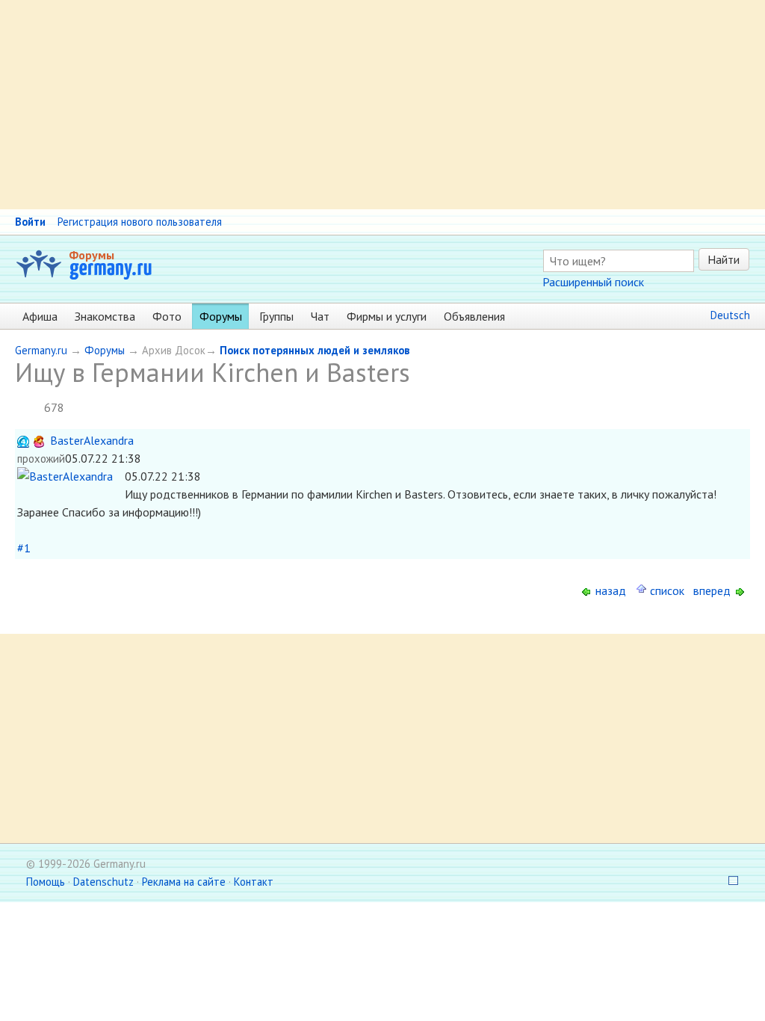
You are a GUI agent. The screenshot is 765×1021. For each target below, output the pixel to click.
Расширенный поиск (593, 281)
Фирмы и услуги (387, 316)
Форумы (91, 254)
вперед (713, 590)
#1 (24, 547)
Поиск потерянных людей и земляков (314, 350)
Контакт (253, 882)
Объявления (474, 316)
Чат (320, 316)
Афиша (40, 316)
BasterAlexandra (92, 440)
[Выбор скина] (728, 882)
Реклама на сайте (184, 882)
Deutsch (730, 315)
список (665, 590)
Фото (167, 316)
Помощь (45, 882)
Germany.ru (41, 350)
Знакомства (105, 316)
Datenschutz (103, 882)
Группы (276, 316)
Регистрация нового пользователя (140, 222)
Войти (30, 222)
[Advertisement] (382, 104)
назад (609, 590)
